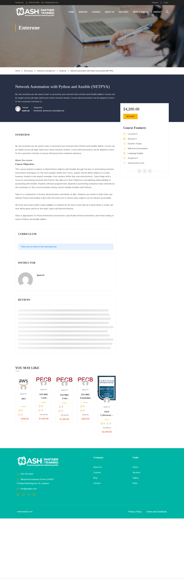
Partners (123, 12)
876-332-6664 (34, 2)
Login (166, 2)
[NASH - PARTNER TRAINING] (35, 11)
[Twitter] (144, 171)
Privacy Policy (135, 511)
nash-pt (40, 275)
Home (71, 12)
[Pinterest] (150, 171)
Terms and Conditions (156, 511)
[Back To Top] (178, 574)
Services (83, 12)
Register (155, 2)
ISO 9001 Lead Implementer (64, 397)
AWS (23, 399)
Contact (157, 12)
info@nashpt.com (29, 489)
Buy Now (130, 116)
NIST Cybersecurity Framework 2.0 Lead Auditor (106, 414)
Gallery (136, 478)
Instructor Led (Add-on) (46, 71)
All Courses (28, 71)
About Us (109, 12)
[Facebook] (139, 171)
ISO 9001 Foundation (85, 396)
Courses (96, 12)
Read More (23, 381)
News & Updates (141, 12)
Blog (95, 478)
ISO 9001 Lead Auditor (43, 396)
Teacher (25, 108)
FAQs (135, 483)
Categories (38, 108)
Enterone (62, 71)
